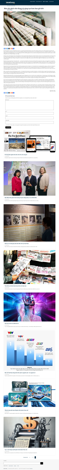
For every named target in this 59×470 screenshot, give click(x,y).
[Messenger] (7, 48)
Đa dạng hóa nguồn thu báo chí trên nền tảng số (16, 154)
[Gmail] (12, 48)
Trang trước (25, 457)
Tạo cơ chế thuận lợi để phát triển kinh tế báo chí (16, 449)
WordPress (31, 468)
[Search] (41, 463)
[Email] (6, 48)
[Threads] (9, 48)
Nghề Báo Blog (9, 9)
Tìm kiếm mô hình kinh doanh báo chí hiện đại (15, 286)
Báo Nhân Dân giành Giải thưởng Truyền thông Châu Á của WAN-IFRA (21, 197)
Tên (6, 111)
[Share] (13, 48)
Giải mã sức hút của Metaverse (12, 323)
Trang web (7, 120)
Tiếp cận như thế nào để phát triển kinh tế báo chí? (16, 410)
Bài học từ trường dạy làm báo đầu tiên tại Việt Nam (17, 243)
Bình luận (7, 99)
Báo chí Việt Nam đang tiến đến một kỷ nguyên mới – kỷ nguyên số (20, 372)
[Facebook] (4, 48)
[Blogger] (10, 48)
